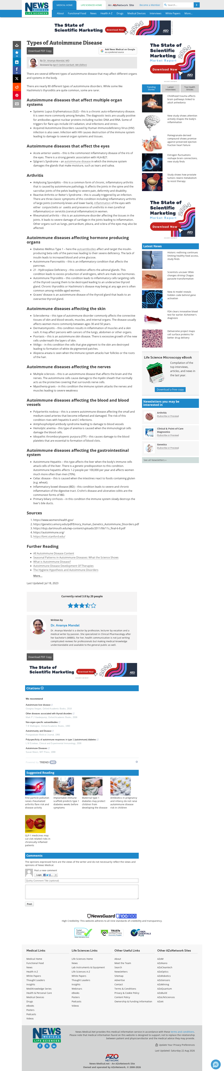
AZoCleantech (164, 967)
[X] (17, 78)
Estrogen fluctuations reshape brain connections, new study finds (182, 158)
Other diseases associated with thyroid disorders (49, 713)
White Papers (33, 975)
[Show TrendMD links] (136, 761)
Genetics (162, 444)
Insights (30, 984)
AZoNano (162, 963)
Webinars (77, 988)
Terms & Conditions (125, 988)
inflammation (102, 203)
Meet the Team (122, 963)
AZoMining (163, 984)
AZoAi (160, 1001)
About (117, 958)
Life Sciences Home (91, 5)
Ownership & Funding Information (133, 1001)
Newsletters (121, 971)
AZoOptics (162, 971)
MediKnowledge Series (38, 988)
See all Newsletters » (155, 460)
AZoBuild (162, 992)
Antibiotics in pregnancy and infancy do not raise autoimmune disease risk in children (123, 802)
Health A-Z (32, 971)
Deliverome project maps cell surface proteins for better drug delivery (181, 334)
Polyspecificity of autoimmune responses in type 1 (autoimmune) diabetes (61, 739)
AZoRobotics (164, 975)
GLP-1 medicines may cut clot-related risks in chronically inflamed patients (37, 840)
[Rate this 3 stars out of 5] (82, 605)
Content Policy (122, 997)
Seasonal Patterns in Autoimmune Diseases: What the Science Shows (76, 557)
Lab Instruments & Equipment (88, 967)
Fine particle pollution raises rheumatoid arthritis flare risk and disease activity (37, 802)
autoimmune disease (78, 161)
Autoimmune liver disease (38, 705)
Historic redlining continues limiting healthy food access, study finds (183, 256)
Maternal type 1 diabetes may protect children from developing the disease (94, 802)
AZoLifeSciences (166, 997)
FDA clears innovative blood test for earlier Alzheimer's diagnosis (182, 315)
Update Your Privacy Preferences (176, 1044)
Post (29, 903)
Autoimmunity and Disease (38, 731)
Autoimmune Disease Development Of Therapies (63, 566)
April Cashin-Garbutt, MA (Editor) (70, 64)
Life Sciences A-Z (81, 971)
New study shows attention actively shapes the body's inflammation (182, 119)
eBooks (30, 1005)
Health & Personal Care (39, 992)
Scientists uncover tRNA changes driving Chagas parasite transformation (180, 275)
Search (118, 967)
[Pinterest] (17, 95)
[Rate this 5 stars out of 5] (93, 605)
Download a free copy (170, 389)
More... (37, 576)
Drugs (29, 1001)
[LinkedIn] (17, 62)
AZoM (160, 958)
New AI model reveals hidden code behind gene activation (181, 295)
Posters (30, 1010)
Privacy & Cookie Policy (126, 992)
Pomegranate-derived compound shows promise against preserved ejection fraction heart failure (182, 140)
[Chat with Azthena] (216, 1064)
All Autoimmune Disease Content (53, 553)
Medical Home (64, 5)
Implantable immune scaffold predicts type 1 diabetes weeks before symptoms (66, 802)
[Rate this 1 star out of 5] (70, 605)
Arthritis (162, 412)
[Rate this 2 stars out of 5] (76, 605)
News (29, 967)
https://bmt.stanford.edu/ (49, 536)
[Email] (17, 103)
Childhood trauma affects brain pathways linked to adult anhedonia (181, 99)
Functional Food (35, 963)
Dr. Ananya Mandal (65, 625)
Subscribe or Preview (168, 416)
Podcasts (31, 1014)
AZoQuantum (164, 988)
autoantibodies (86, 249)
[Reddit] (17, 87)
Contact (118, 984)
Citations (33, 688)
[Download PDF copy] (17, 45)
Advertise (119, 980)
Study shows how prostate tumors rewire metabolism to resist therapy (182, 178)
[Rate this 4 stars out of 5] (88, 605)
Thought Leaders (35, 980)
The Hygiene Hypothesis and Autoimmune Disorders (65, 570)
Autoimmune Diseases (36, 748)
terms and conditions (182, 1031)
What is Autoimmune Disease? (52, 562)
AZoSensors (163, 980)
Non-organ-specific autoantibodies (42, 722)
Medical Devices (35, 997)
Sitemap (118, 975)
